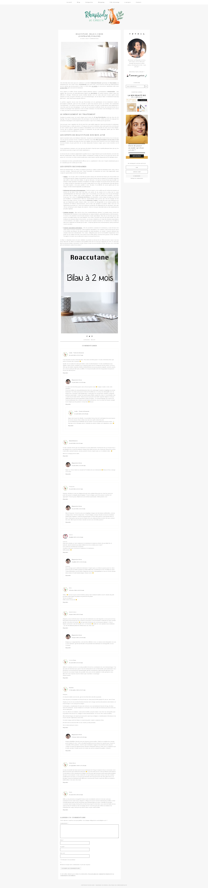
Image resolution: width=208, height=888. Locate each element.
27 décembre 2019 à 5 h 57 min (77, 690)
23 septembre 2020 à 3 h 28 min (77, 765)
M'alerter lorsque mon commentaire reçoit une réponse (75, 864)
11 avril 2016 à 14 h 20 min (76, 443)
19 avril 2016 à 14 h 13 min (78, 508)
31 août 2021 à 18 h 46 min (76, 794)
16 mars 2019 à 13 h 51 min (79, 637)
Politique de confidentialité (137, 178)
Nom (62, 840)
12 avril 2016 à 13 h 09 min (81, 413)
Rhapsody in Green (105, 16)
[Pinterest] (135, 34)
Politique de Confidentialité (118, 885)
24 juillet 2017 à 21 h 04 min (79, 562)
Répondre (65, 373)
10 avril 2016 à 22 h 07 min (76, 355)
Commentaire (64, 823)
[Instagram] (138, 34)
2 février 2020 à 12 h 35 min (79, 737)
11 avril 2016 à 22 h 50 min (79, 465)
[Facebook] (130, 34)
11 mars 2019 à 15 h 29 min (76, 614)
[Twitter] (132, 34)
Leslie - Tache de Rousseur (76, 352)
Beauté (93, 339)
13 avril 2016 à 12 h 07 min (76, 489)
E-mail (62, 846)
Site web (62, 853)
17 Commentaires (93, 38)
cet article (94, 86)
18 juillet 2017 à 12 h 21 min (76, 537)
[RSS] (144, 34)
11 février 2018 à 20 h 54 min (76, 590)
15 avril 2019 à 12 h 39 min (76, 662)
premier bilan (63, 87)
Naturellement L (73, 440)
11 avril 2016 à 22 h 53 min (78, 382)
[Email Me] (141, 34)
